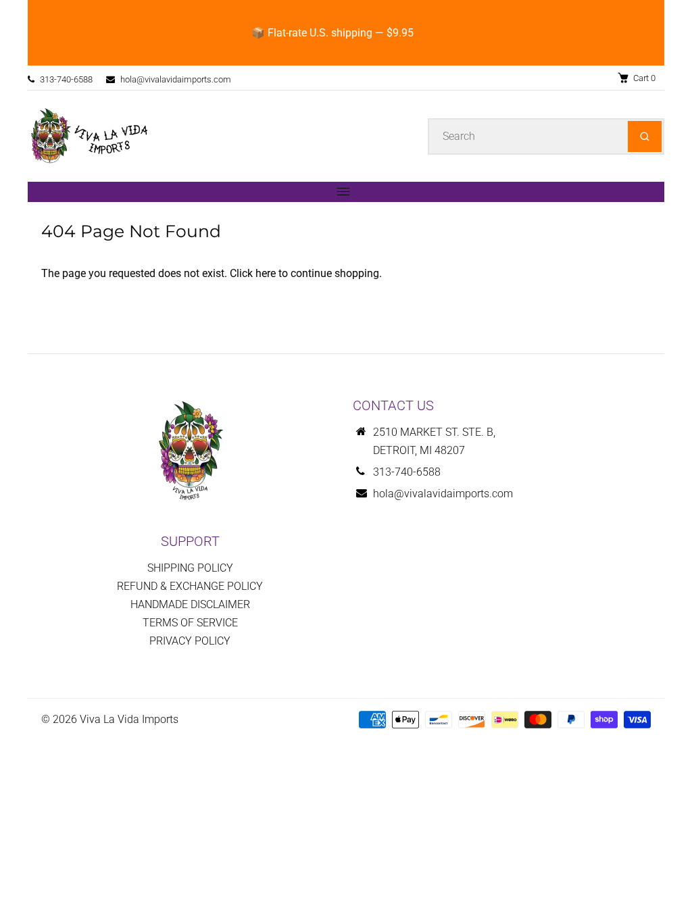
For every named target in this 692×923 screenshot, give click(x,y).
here (265, 273)
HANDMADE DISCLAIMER (190, 604)
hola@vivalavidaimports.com (175, 79)
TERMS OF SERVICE (190, 622)
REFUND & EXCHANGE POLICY (190, 586)
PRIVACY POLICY (189, 640)
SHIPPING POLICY (190, 568)
